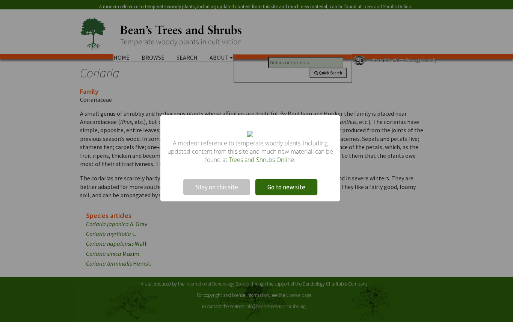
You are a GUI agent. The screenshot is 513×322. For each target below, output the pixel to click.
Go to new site (286, 187)
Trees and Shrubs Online (261, 160)
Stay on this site (216, 187)
